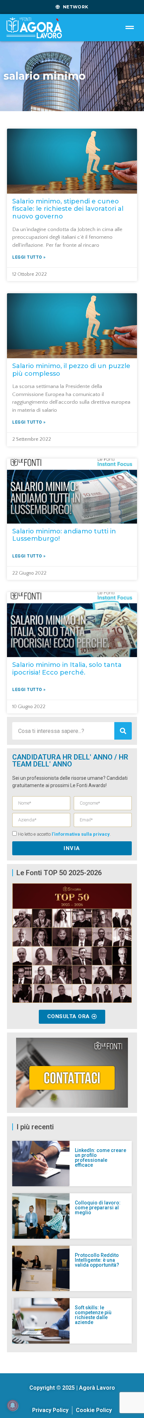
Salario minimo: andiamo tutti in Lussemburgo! (64, 535)
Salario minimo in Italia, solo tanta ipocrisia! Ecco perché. (67, 668)
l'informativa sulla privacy (81, 834)
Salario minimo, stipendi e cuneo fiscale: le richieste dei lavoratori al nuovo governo (67, 208)
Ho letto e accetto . (64, 834)
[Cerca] (123, 731)
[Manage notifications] (12, 1405)
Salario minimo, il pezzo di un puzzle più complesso (71, 369)
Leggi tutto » (29, 257)
